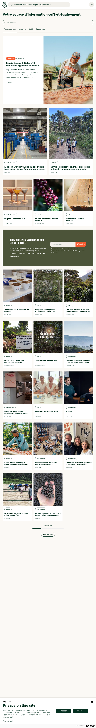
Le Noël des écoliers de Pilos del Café (46, 219)
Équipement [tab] (40, 29)
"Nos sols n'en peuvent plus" (46, 361)
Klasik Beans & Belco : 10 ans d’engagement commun (22, 64)
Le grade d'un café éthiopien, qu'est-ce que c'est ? (16, 514)
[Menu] (91, 4)
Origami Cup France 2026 (14, 219)
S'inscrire (81, 244)
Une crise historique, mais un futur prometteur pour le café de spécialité (78, 311)
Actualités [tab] (22, 29)
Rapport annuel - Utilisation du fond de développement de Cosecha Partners (47, 515)
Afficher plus (48, 534)
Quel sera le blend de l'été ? (46, 411)
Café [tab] (31, 29)
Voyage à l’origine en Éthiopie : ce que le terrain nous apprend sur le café (70, 168)
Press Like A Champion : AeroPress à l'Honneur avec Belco (15, 413)
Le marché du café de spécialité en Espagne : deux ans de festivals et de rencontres (79, 464)
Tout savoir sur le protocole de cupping (16, 310)
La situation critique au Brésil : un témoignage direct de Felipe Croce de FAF (78, 362)
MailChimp (76, 251)
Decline (80, 711)
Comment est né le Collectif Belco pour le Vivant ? (46, 463)
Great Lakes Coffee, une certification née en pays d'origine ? (14, 362)
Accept (64, 711)
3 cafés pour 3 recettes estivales (75, 219)
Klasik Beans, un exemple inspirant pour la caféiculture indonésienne (16, 464)
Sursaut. (69, 411)
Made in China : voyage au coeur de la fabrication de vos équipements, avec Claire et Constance (24, 169)
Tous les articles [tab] (10, 29)
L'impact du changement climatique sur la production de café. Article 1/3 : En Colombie (47, 311)
